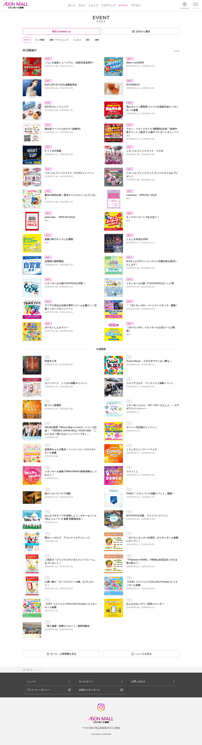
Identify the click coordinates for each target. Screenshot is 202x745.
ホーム (30, 670)
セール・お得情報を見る (63, 653)
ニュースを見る (143, 653)
